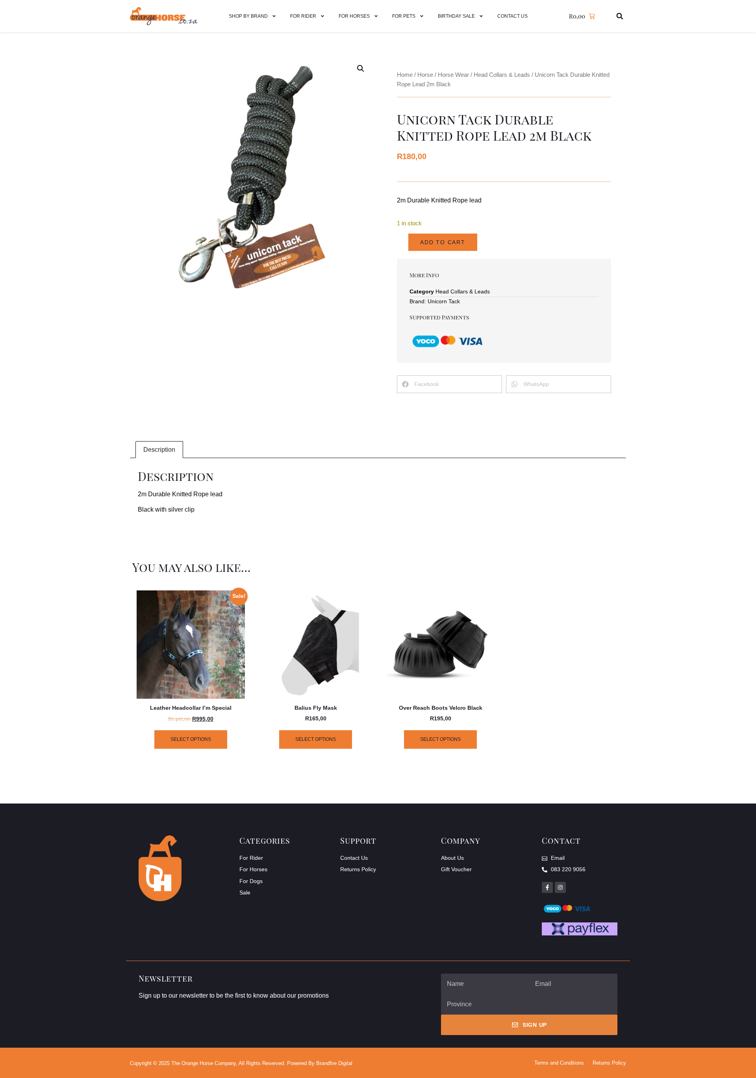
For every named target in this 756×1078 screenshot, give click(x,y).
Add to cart (442, 242)
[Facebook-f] (547, 887)
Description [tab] (159, 449)
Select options (190, 739)
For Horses (354, 16)
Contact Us (512, 16)
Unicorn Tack (444, 301)
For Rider (303, 16)
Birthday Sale (456, 16)
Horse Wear (453, 75)
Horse (425, 75)
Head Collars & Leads (502, 75)
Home (405, 75)
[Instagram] (560, 887)
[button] (620, 16)
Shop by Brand (248, 16)
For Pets (403, 16)
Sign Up (535, 1025)
